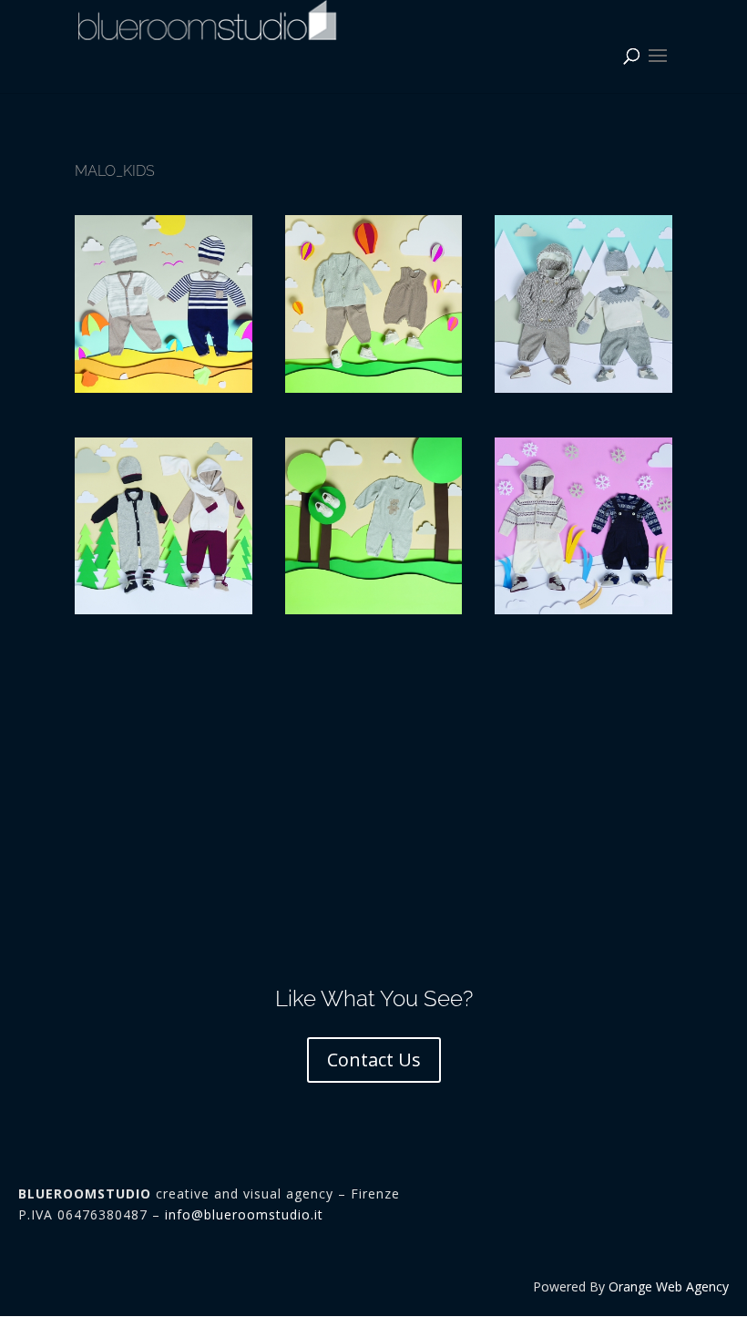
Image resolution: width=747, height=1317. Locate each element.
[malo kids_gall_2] (374, 609)
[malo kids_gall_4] (583, 387)
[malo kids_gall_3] (163, 609)
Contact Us (374, 1059)
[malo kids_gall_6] (163, 387)
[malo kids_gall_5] (374, 387)
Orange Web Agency (669, 1286)
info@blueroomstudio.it (244, 1214)
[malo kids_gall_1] (583, 609)
